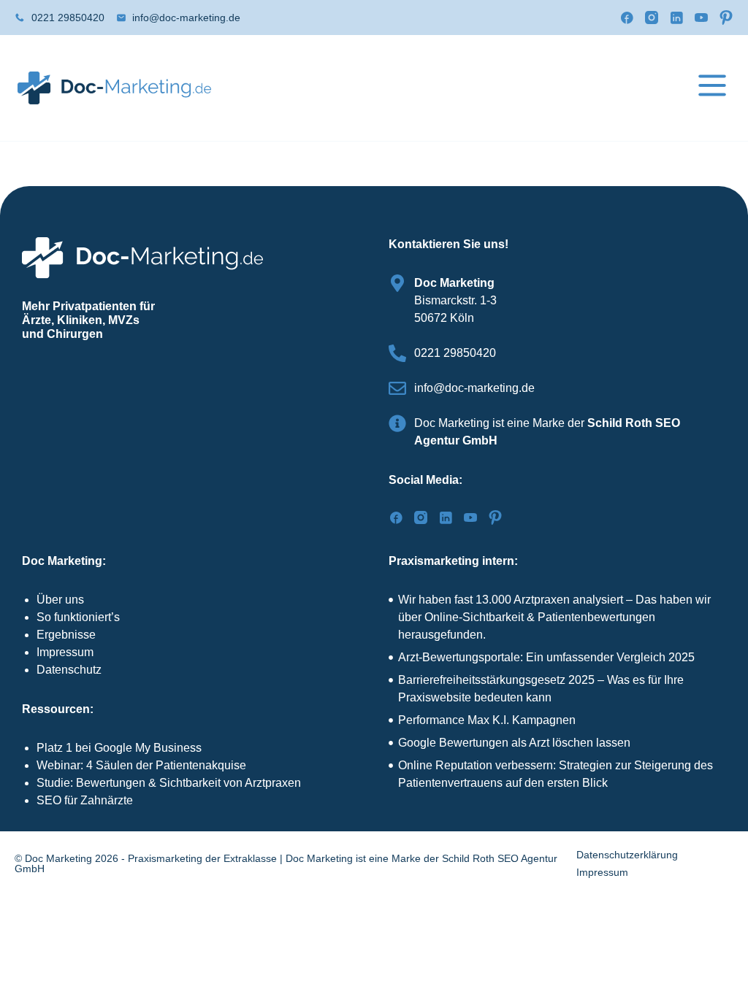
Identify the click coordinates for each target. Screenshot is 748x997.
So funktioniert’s (78, 617)
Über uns (60, 599)
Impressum (65, 652)
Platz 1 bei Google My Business (119, 748)
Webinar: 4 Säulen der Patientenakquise (141, 765)
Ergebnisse (66, 634)
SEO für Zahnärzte (85, 800)
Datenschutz (69, 669)
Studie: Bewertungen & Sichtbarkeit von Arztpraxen (169, 783)
